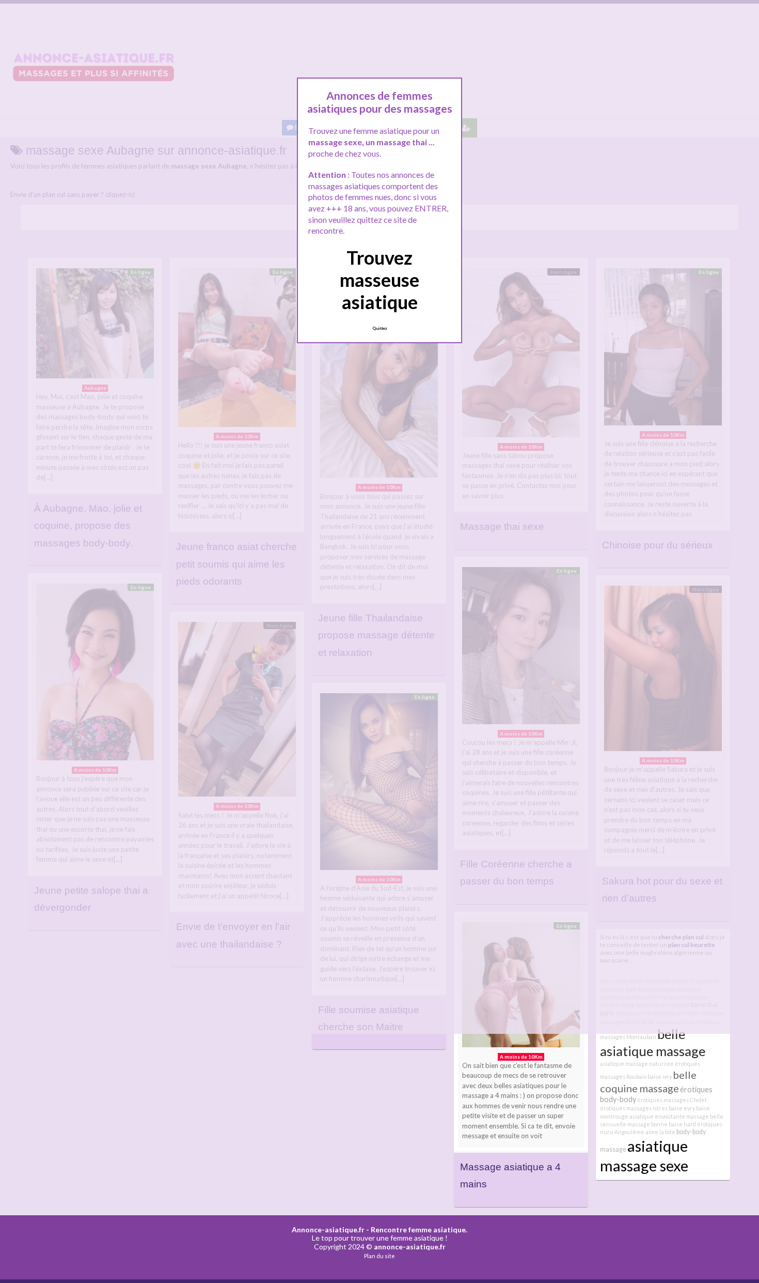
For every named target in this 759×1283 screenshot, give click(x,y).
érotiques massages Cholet (672, 1099)
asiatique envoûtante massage (669, 1116)
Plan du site (379, 1256)
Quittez (379, 328)
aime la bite (660, 1131)
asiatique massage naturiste (637, 1063)
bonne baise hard (673, 1124)
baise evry (682, 1108)
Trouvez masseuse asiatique (379, 279)
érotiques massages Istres (634, 1108)
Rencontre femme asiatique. (419, 1229)
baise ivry (659, 1076)
